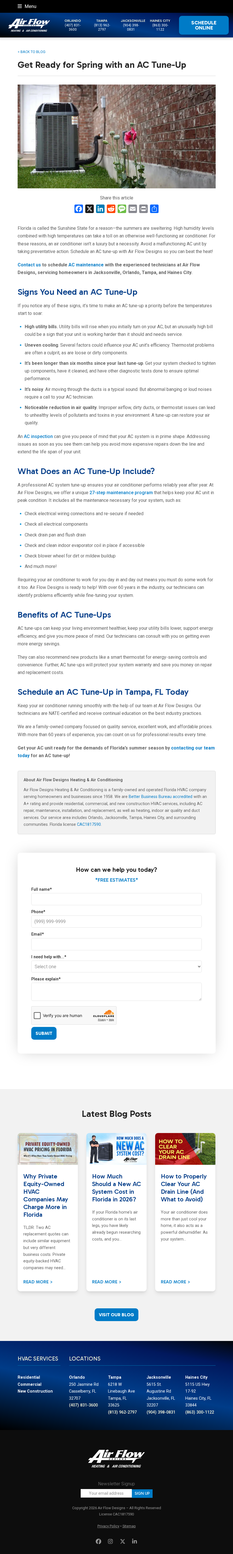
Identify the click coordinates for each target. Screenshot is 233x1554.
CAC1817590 (89, 824)
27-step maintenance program (121, 492)
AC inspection (38, 436)
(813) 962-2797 (102, 27)
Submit (44, 1033)
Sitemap (129, 1526)
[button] (27, 6)
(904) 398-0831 (131, 27)
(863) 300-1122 (160, 27)
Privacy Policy (108, 1526)
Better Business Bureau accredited (160, 796)
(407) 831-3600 (73, 27)
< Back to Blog (31, 52)
